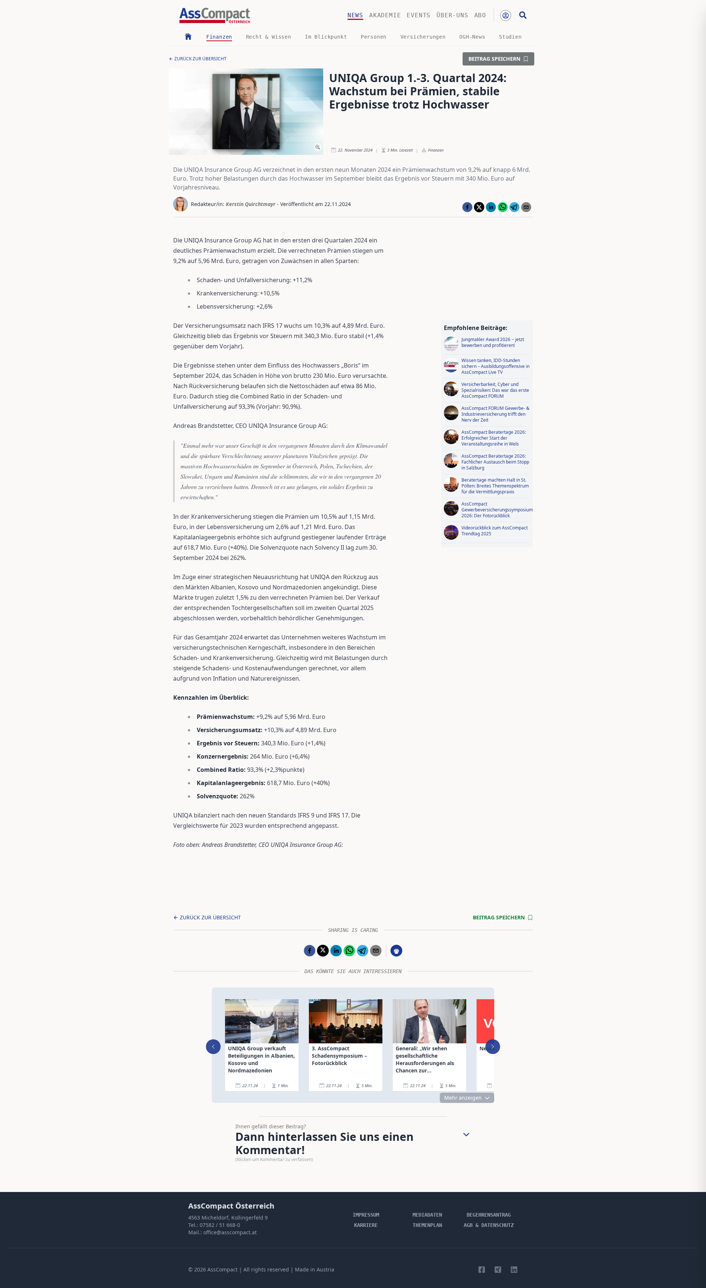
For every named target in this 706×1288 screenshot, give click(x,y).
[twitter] (479, 207)
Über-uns (452, 15)
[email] (526, 207)
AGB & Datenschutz (489, 1225)
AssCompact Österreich (231, 1206)
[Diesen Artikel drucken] (396, 951)
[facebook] (467, 207)
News (355, 15)
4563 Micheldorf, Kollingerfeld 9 (228, 1217)
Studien (510, 37)
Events (419, 15)
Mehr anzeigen (463, 1097)
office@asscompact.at (230, 1232)
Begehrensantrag (489, 1215)
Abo (480, 15)
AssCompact (222, 1269)
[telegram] (514, 207)
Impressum (366, 1215)
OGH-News (472, 37)
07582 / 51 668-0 (220, 1224)
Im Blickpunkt (326, 37)
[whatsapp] (503, 207)
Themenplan (427, 1225)
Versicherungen (423, 37)
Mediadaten (427, 1215)
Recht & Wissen (268, 37)
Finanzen (219, 37)
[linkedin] (491, 207)
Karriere (366, 1225)
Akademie (385, 15)
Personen (373, 37)
